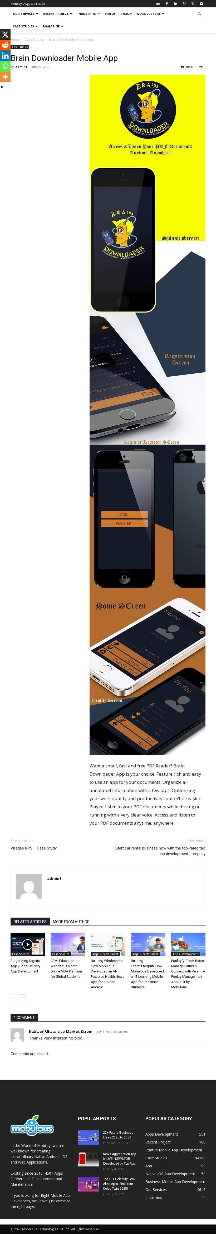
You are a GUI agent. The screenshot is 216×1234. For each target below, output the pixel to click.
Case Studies (23, 26)
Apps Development (105, 954)
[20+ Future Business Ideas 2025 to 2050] (88, 1137)
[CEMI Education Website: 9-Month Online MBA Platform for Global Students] (68, 944)
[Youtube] (201, 3)
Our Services (23, 14)
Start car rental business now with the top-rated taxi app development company (160, 851)
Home (15, 39)
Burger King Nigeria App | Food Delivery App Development (25, 966)
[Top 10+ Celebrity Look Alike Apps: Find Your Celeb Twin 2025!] (88, 1184)
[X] (193, 3)
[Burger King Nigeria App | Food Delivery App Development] (28, 944)
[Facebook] (167, 3)
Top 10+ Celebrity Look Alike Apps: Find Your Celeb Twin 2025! (119, 1183)
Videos (110, 14)
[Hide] (2, 87)
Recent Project (55, 14)
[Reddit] (5, 45)
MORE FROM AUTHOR (71, 922)
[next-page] (22, 997)
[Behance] (158, 3)
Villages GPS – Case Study (34, 848)
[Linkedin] (175, 3)
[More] (5, 77)
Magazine (51, 26)
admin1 (21, 67)
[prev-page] (14, 997)
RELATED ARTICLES (30, 922)
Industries (86, 14)
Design (126, 14)
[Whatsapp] (5, 66)
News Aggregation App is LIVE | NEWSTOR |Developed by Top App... (120, 1158)
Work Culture (148, 14)
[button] (199, 13)
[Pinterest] (184, 3)
